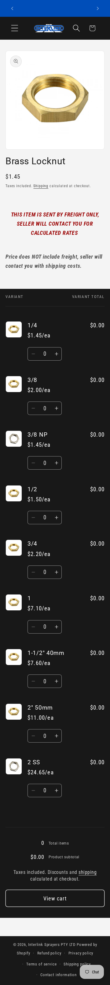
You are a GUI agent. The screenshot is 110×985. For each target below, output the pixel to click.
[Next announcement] (98, 8)
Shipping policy (77, 964)
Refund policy (49, 953)
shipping (88, 872)
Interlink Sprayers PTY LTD (51, 944)
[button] (15, 28)
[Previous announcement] (12, 8)
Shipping (40, 186)
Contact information (58, 974)
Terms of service (41, 964)
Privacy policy (81, 953)
